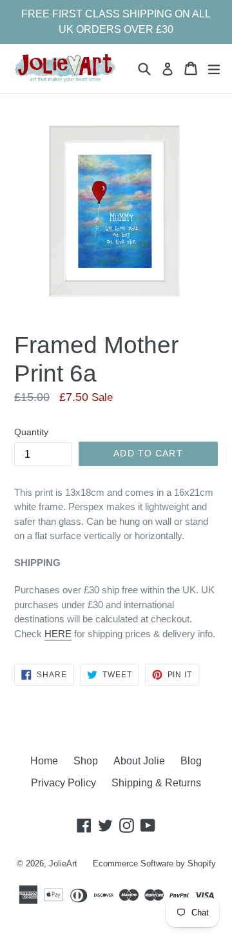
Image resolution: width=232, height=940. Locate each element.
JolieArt (63, 863)
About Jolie (139, 760)
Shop (85, 760)
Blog (191, 760)
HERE (58, 633)
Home (44, 760)
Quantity (31, 432)
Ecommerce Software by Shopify (154, 863)
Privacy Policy (63, 782)
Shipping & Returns (156, 782)
